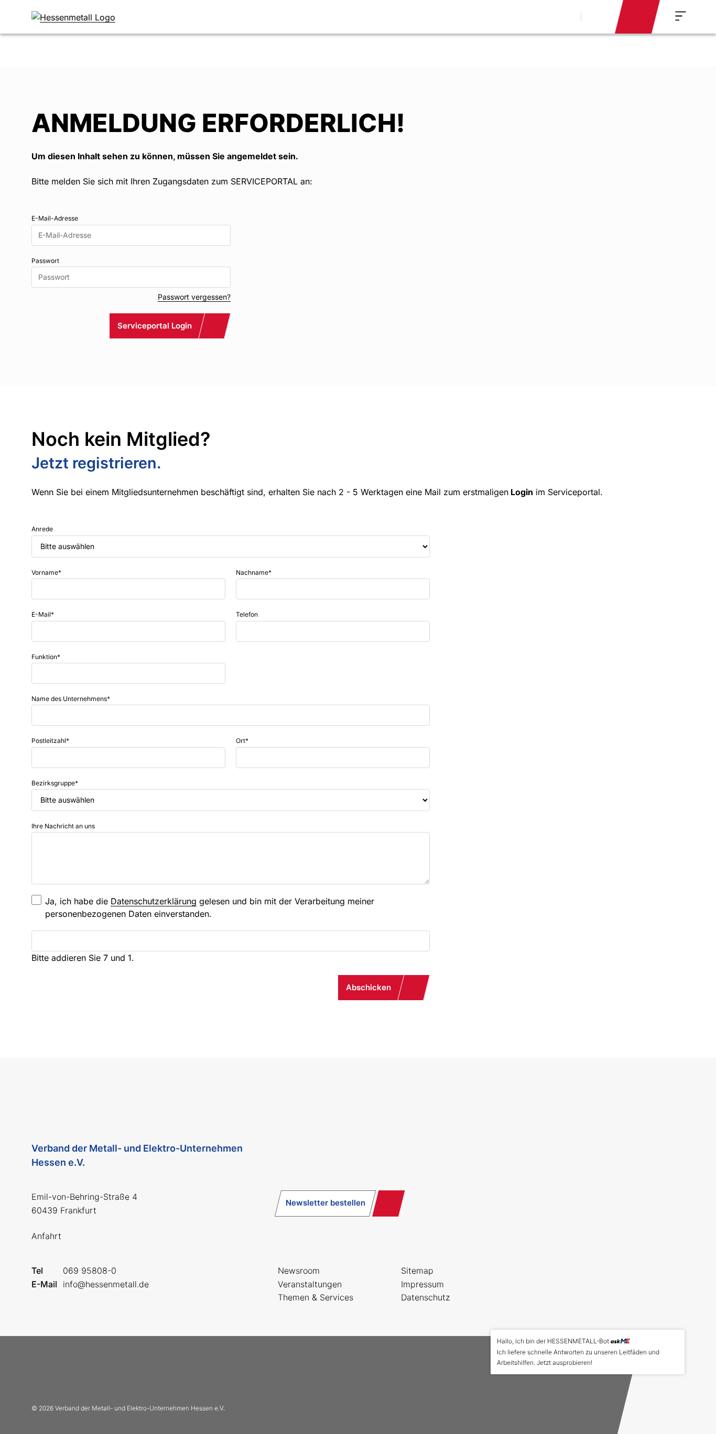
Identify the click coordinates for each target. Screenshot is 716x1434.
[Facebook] (44, 1369)
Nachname (254, 572)
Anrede (42, 529)
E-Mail (42, 614)
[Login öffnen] (637, 17)
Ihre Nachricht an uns (63, 826)
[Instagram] (77, 1369)
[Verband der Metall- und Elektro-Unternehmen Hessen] (73, 17)
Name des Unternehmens (70, 699)
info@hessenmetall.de (106, 1284)
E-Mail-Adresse (54, 218)
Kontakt (597, 16)
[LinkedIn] (111, 1369)
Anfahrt (46, 1236)
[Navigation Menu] (681, 16)
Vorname (46, 572)
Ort (242, 741)
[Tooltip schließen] (673, 1341)
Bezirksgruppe (54, 783)
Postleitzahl (50, 741)
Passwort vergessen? (194, 296)
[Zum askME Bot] (669, 1398)
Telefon (247, 614)
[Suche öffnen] (561, 17)
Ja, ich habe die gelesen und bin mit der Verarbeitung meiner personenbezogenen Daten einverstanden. (209, 907)
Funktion (45, 657)
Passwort (45, 261)
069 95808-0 (89, 1270)
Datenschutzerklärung (154, 901)
